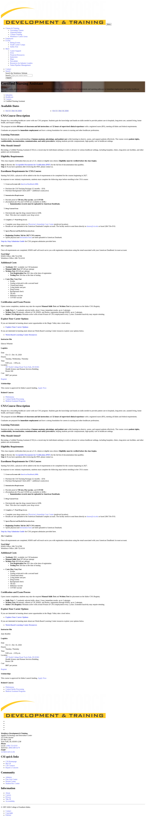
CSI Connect (10, 766)
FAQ (12, 53)
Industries (8, 95)
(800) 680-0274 (14, 748)
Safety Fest (14, 47)
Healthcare (9, 97)
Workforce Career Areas (18, 36)
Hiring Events (15, 43)
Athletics (8, 777)
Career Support (15, 51)
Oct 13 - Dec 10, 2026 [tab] (13, 111)
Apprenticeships (16, 32)
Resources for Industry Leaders (21, 63)
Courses (8, 99)
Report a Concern (11, 768)
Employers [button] (9, 39)
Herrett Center (10, 781)
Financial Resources (17, 55)
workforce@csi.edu (8, 752)
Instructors (14, 57)
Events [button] (7, 41)
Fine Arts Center (11, 779)
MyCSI (8, 763)
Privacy (8, 797)
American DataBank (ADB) (29, 184)
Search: (8, 75)
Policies (8, 815)
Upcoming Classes (16, 30)
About (7, 793)
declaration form (26, 237)
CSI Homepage (11, 761)
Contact (8, 811)
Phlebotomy (9, 397)
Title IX (8, 799)
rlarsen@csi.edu (92, 226)
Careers (8, 795)
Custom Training (16, 34)
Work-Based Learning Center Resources (21, 335)
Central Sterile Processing (14, 399)
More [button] (7, 49)
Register (4, 379)
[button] (7, 71)
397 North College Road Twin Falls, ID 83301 (22, 367)
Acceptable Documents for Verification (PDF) (33, 165)
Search (8, 78)
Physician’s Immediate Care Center (41, 224)
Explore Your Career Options (16, 327)
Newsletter (14, 61)
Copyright (9, 813)
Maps (12, 59)
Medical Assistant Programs (15, 401)
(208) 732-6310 (11, 746)
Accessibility (10, 801)
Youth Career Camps (17, 45)
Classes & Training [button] (12, 28)
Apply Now (42, 388)
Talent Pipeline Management (20, 65)
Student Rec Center (12, 783)
